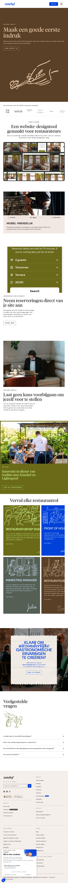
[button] (34, 738)
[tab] (11, 217)
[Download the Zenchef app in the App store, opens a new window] (7, 798)
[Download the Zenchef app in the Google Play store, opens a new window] (18, 798)
